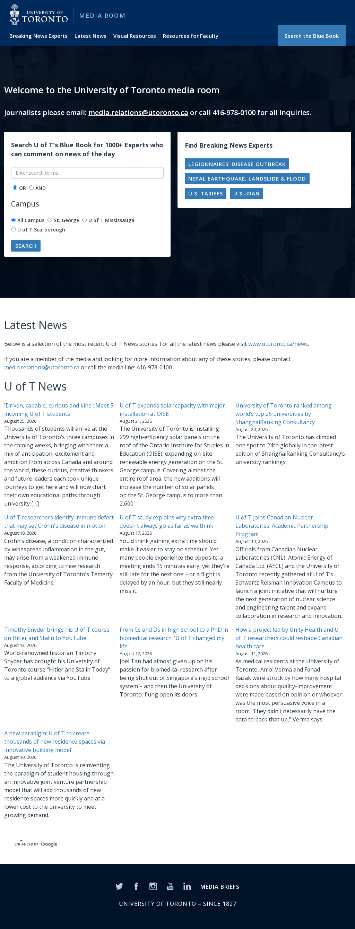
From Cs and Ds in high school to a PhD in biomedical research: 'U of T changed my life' (174, 638)
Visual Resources (134, 35)
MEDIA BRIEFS (220, 887)
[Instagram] (153, 886)
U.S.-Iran (246, 193)
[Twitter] (119, 886)
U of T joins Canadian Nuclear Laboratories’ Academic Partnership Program (281, 526)
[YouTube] (170, 886)
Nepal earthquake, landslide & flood (247, 178)
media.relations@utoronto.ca (138, 112)
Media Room (102, 15)
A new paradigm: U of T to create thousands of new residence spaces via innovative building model (54, 741)
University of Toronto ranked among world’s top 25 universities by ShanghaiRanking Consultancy (283, 414)
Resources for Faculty (190, 35)
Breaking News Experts (38, 35)
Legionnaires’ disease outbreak (237, 163)
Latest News (90, 35)
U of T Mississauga (111, 220)
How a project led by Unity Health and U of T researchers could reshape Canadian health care (289, 638)
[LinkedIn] (187, 886)
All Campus (30, 220)
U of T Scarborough (41, 229)
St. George (66, 220)
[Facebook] (136, 886)
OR (22, 188)
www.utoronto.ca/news (278, 344)
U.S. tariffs (205, 193)
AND (40, 188)
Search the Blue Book (312, 35)
